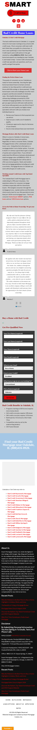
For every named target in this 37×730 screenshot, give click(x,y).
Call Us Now (20, 13)
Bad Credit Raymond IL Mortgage (19, 493)
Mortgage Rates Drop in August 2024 (13, 608)
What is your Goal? (10, 365)
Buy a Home (16, 700)
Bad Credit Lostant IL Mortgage (19, 534)
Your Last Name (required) (13, 341)
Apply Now (29, 704)
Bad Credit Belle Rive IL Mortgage (19, 521)
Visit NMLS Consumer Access (21, 635)
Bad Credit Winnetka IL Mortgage (19, 507)
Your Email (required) (11, 357)
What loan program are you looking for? (18, 381)
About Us (20, 704)
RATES (18, 708)
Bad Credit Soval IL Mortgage (18, 496)
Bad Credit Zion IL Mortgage (18, 518)
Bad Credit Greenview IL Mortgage (20, 498)
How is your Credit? (11, 373)
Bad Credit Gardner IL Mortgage (19, 530)
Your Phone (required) (11, 349)
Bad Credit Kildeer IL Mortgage (19, 505)
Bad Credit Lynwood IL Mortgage (19, 537)
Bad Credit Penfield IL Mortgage (19, 532)
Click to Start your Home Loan (18, 70)
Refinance (27, 700)
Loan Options (9, 704)
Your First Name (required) (13, 333)
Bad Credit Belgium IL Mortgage (19, 527)
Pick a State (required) (11, 389)
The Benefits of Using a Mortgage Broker (15, 605)
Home (8, 700)
